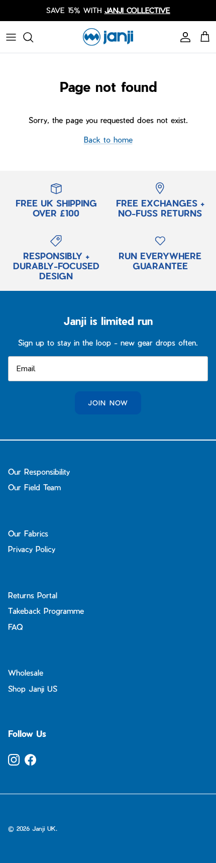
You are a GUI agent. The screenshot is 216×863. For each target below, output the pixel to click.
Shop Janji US (32, 688)
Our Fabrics (28, 533)
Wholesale (25, 672)
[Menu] (11, 37)
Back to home (108, 139)
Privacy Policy (31, 549)
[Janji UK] (108, 37)
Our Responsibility (39, 471)
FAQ (15, 626)
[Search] (33, 37)
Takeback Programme (46, 610)
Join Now (108, 402)
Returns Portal (32, 595)
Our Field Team (34, 487)
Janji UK (44, 828)
